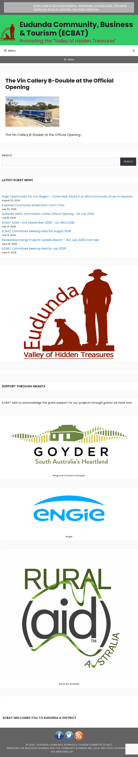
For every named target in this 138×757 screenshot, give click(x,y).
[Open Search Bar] (133, 50)
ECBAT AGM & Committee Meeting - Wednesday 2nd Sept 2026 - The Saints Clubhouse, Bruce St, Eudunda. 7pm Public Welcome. (70, 7)
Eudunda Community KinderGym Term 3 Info (33, 205)
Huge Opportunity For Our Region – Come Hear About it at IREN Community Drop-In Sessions (67, 196)
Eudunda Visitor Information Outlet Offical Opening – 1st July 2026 (48, 214)
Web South (80, 751)
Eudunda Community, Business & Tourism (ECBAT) (76, 29)
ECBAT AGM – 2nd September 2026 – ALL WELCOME (38, 223)
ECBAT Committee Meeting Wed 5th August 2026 (36, 231)
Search (7, 155)
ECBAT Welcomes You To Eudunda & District (39, 718)
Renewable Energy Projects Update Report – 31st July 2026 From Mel (50, 240)
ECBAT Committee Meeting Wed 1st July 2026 (34, 248)
